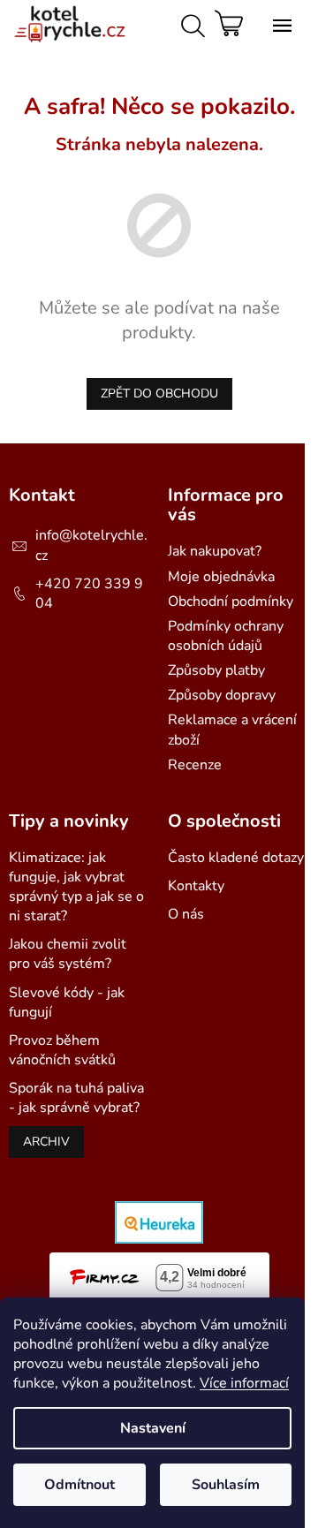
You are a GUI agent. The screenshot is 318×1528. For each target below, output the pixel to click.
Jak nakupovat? (214, 551)
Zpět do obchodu (159, 393)
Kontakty (196, 886)
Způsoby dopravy (222, 695)
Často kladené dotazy (236, 857)
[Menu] (278, 22)
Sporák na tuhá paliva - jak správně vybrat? (76, 1097)
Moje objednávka (221, 576)
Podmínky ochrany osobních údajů (226, 635)
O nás (186, 914)
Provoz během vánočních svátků (62, 1050)
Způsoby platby (216, 670)
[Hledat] (190, 22)
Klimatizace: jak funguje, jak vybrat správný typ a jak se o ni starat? (76, 887)
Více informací (244, 1383)
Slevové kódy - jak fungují (67, 1002)
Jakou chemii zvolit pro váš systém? (67, 953)
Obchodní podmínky (230, 601)
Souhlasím (226, 1484)
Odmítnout (79, 1484)
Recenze (195, 765)
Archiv (46, 1141)
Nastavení (153, 1428)
